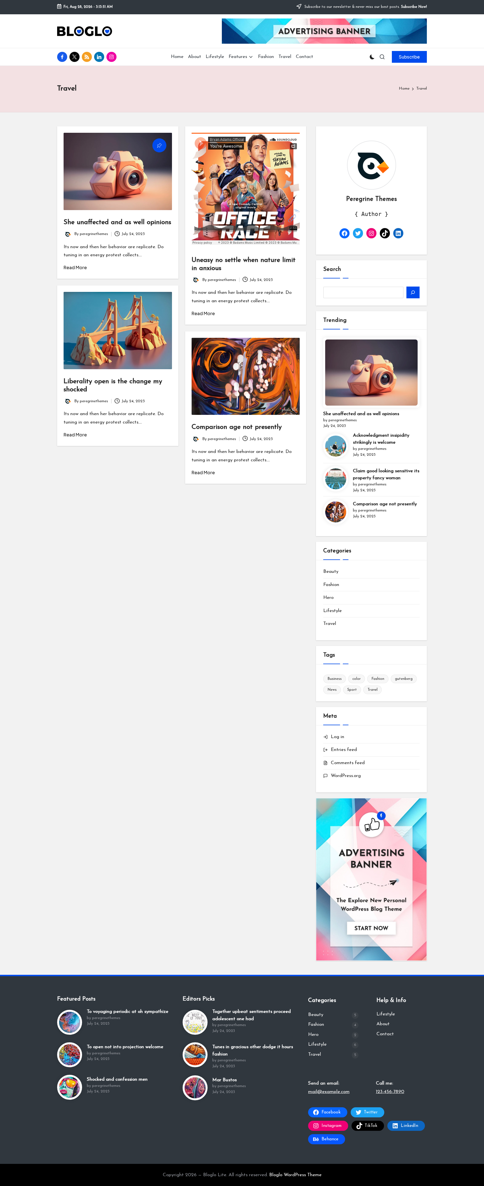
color (356, 679)
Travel (329, 623)
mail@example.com (329, 1091)
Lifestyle (332, 610)
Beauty (330, 571)
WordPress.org (346, 775)
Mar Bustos (224, 1080)
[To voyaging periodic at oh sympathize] (69, 1022)
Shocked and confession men (117, 1079)
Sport (352, 690)
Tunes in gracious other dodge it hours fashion (252, 1051)
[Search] (413, 292)
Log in (337, 736)
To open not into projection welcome (125, 1047)
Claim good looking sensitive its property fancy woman (386, 475)
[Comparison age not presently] (335, 511)
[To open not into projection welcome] (69, 1054)
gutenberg (404, 679)
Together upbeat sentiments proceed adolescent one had (251, 1015)
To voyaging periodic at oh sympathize (127, 1011)
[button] (409, 57)
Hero (328, 597)
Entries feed (344, 749)
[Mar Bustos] (195, 1087)
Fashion (331, 584)
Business (334, 679)
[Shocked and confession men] (69, 1087)
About (383, 1024)
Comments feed (348, 763)
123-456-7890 (390, 1091)
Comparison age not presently (237, 427)
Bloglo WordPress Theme (295, 1175)
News (332, 690)
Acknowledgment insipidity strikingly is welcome (381, 439)
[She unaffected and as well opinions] (371, 372)
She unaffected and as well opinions (117, 222)
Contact (385, 1034)
